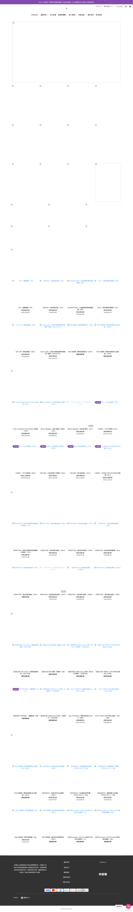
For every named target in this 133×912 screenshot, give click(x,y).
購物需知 (66, 872)
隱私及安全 (66, 882)
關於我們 (91, 15)
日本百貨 (34, 15)
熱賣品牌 (81, 15)
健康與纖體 (62, 15)
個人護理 (72, 15)
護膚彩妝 (44, 15)
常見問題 (99, 15)
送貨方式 (66, 867)
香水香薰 (53, 15)
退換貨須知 (66, 877)
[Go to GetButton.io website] (128, 910)
